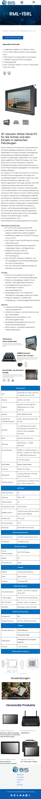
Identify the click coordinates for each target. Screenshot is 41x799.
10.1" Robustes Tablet (28, 762)
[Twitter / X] (29, 795)
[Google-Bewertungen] (17, 795)
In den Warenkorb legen (12, 37)
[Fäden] (26, 795)
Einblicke (20, 780)
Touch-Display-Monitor (8, 759)
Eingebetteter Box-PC (28, 731)
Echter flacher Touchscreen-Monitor (8, 762)
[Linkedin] (14, 795)
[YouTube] (20, 795)
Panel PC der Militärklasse (19, 31)
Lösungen (20, 777)
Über (19, 782)
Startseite (5, 31)
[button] (33, 2)
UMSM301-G (25, 733)
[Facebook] (11, 795)
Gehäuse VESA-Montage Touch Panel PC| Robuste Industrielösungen (10, 734)
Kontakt (20, 785)
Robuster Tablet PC (27, 759)
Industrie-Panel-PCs (7, 731)
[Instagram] (23, 795)
